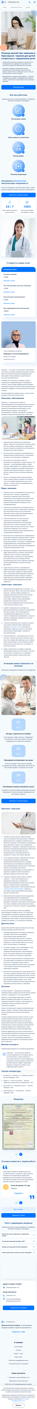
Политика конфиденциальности (18, 1360)
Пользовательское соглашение (18, 1363)
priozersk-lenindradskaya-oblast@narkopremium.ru (13, 1300)
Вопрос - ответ (18, 1353)
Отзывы (18, 1350)
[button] (16, 1154)
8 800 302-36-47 (11, 1295)
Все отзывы (18, 1209)
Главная (4, 7)
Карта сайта (18, 1357)
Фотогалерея (18, 1346)
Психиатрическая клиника (16, 7)
